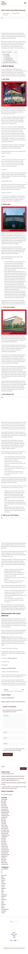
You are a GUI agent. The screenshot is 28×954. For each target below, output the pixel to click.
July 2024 (3, 838)
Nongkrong (4, 894)
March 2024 (4, 844)
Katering (3, 883)
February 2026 (4, 807)
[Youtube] (13, 940)
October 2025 (4, 814)
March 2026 (4, 805)
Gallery (14, 935)
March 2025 (4, 825)
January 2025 (4, 828)
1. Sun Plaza (7, 55)
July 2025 (3, 818)
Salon (2, 906)
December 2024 (5, 830)
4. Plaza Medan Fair (8, 59)
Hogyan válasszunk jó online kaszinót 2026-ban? (13, 701)
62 (1, 872)
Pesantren (3, 899)
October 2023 (4, 853)
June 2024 (3, 840)
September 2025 (5, 815)
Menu (2, 891)
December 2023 (5, 849)
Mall (2, 890)
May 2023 (3, 861)
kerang (3, 885)
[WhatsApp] (17, 940)
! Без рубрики (4, 868)
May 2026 (3, 802)
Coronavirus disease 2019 (7, 697)
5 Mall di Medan (6, 54)
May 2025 (3, 822)
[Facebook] (11, 940)
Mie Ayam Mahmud (12, 658)
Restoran (3, 904)
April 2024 (3, 843)
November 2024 (5, 831)
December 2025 (5, 810)
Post (2, 901)
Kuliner (3, 886)
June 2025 (3, 820)
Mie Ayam (3, 636)
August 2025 (4, 817)
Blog (2, 877)
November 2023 (5, 851)
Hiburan (3, 880)
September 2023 (5, 854)
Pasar (2, 898)
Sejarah (3, 907)
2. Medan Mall (7, 56)
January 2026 (4, 809)
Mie (2, 893)
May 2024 (3, 841)
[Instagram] (15, 940)
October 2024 (4, 833)
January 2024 (4, 848)
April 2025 (3, 823)
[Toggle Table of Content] (14, 52)
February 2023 (4, 864)
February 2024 (4, 846)
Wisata (3, 912)
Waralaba (3, 911)
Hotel (2, 881)
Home (14, 932)
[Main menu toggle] (25, 3)
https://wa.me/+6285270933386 (9, 668)
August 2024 (4, 836)
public (2, 903)
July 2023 (3, 857)
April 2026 (3, 804)
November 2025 (5, 812)
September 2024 (5, 835)
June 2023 (3, 859)
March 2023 (4, 862)
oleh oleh (3, 896)
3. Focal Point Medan (9, 58)
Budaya (3, 878)
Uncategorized (4, 909)
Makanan (3, 888)
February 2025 (4, 827)
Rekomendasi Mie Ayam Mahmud (9, 62)
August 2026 (4, 799)
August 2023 (4, 856)
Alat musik (3, 875)
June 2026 (3, 801)
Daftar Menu (14, 934)
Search (3, 766)
